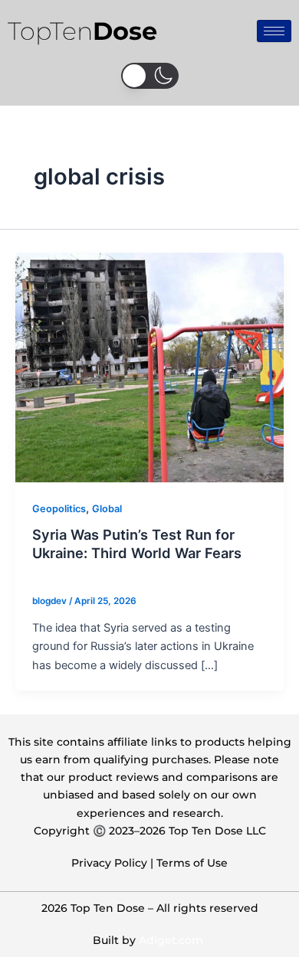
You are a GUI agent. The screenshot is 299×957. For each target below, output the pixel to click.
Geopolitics (59, 508)
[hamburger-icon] (274, 31)
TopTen (82, 31)
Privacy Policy (109, 863)
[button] (150, 76)
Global (107, 508)
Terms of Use (192, 863)
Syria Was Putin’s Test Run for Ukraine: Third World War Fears (137, 543)
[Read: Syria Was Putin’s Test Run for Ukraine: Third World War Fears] (149, 367)
